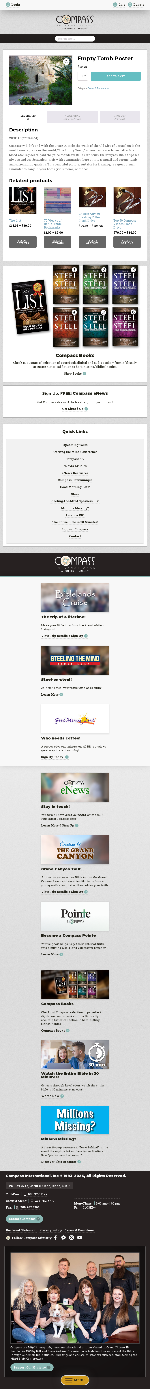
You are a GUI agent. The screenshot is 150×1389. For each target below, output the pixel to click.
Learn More (50, 694)
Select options (23, 242)
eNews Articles (75, 466)
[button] (66, 61)
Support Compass (75, 529)
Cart (122, 4)
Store (75, 494)
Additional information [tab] (72, 117)
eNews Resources (75, 473)
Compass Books (53, 1030)
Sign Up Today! (52, 757)
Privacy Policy (51, 1230)
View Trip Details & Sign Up (62, 636)
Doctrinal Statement (21, 1230)
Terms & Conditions (80, 1230)
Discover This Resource (58, 1162)
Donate (138, 4)
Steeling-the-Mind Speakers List (75, 501)
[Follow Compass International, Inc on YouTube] (79, 1237)
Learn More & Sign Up (57, 825)
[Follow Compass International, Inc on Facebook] (55, 1237)
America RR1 (75, 515)
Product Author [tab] (120, 117)
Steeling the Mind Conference (75, 452)
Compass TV (75, 459)
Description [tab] (28, 117)
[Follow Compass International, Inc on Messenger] (63, 1237)
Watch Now (50, 1096)
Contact (75, 536)
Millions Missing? (75, 508)
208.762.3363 (30, 1207)
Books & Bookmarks (98, 88)
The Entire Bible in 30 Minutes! (75, 522)
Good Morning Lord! (75, 487)
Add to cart (116, 76)
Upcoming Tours (75, 445)
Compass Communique (75, 480)
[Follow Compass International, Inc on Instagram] (71, 1237)
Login (15, 4)
